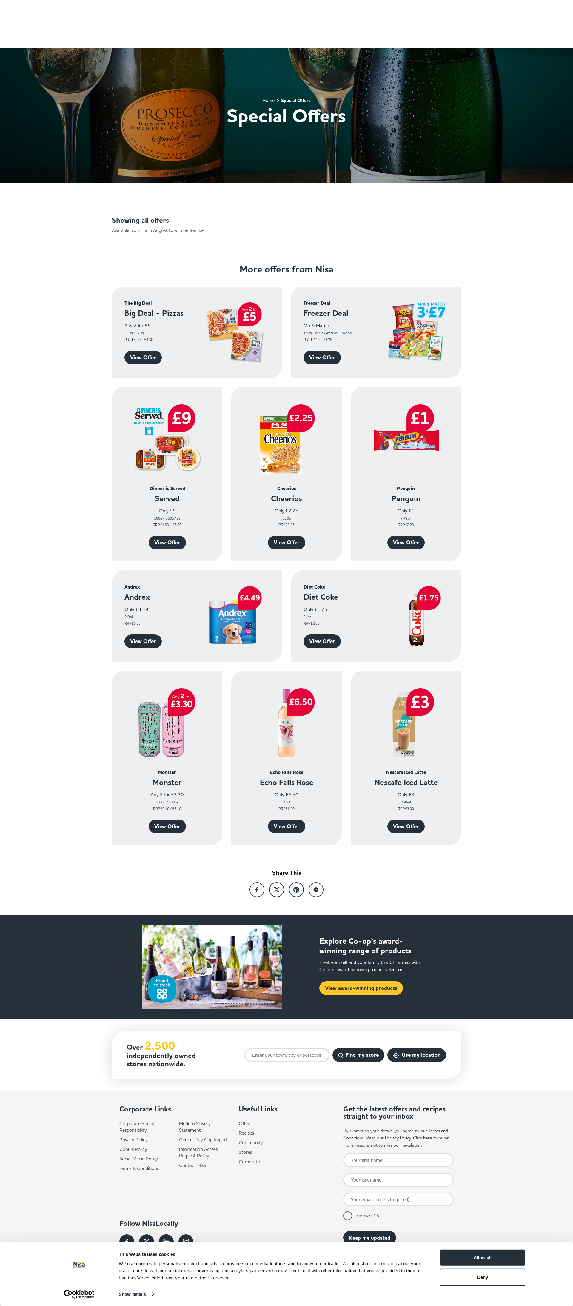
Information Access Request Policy (198, 1152)
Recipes (246, 1133)
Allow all (483, 1257)
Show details (132, 1294)
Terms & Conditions (139, 1168)
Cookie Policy (133, 1149)
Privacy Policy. (398, 1138)
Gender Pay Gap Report (203, 1139)
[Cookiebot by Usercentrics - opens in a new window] (79, 1294)
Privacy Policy (133, 1139)
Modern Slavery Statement (195, 1126)
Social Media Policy (138, 1159)
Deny (482, 1276)
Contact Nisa (192, 1165)
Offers (245, 1123)
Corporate (249, 1162)
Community (251, 1142)
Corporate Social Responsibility (136, 1126)
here (427, 1138)
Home (268, 100)
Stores (245, 1152)
